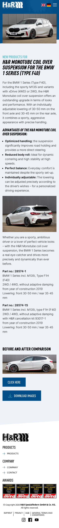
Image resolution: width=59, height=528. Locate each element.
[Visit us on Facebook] (30, 520)
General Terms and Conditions (42, 513)
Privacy (19, 512)
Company (12, 467)
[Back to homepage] (16, 437)
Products (13, 453)
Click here (14, 382)
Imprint (8, 512)
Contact (12, 472)
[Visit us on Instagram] (24, 520)
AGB (27, 512)
